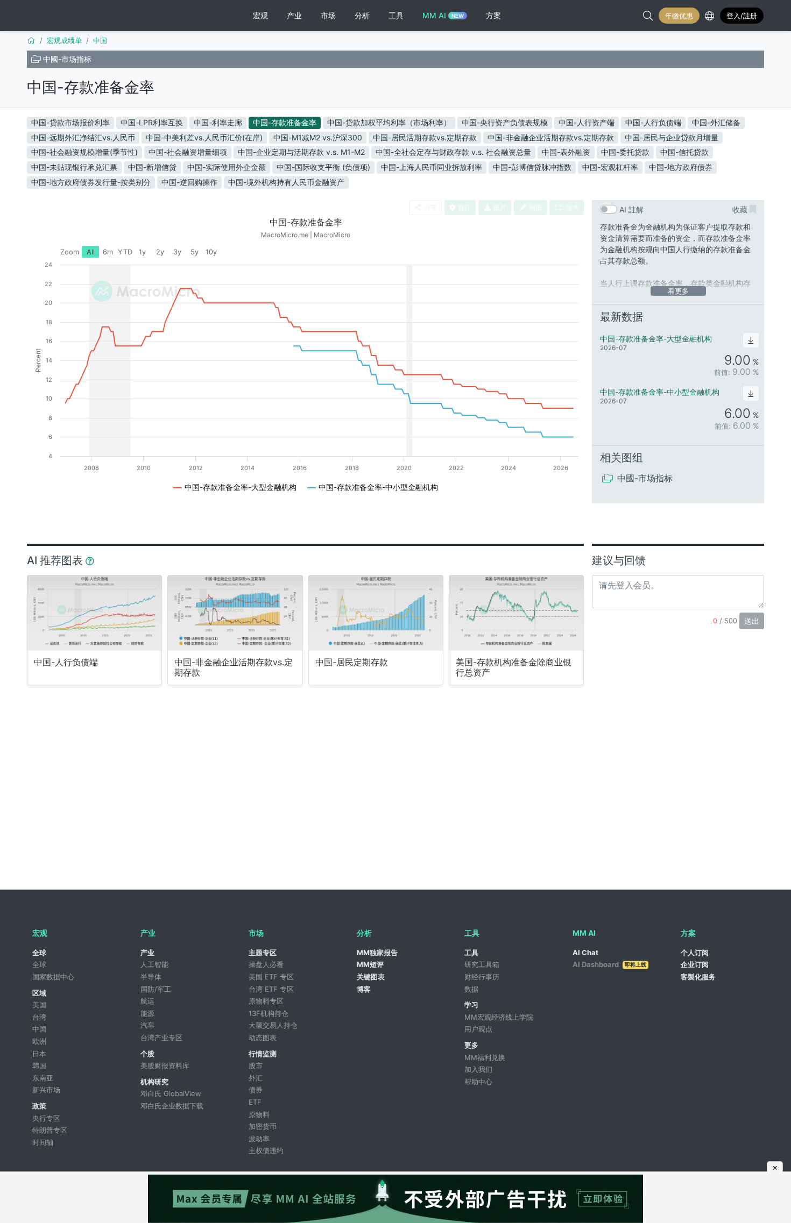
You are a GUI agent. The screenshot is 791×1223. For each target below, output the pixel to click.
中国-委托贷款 (625, 152)
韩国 (39, 1065)
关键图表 (371, 976)
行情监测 (263, 1053)
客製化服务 (698, 976)
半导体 (150, 976)
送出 (751, 620)
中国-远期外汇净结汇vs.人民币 (83, 137)
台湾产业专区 (161, 1037)
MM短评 (370, 964)
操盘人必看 (266, 964)
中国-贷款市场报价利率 (70, 122)
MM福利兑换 (484, 1057)
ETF (255, 1102)
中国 (39, 1029)
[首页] (31, 40)
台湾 (39, 1017)
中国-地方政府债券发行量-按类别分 (91, 182)
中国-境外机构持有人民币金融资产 (286, 182)
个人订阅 (695, 952)
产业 (147, 952)
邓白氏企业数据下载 (171, 1105)
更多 (471, 1045)
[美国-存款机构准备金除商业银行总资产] (516, 613)
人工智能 (154, 964)
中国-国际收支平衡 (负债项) (323, 167)
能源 (147, 1013)
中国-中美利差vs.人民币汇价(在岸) (204, 137)
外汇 (256, 1077)
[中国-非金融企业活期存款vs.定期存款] (234, 613)
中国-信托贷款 (684, 152)
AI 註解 (631, 209)
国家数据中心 (53, 976)
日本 (39, 1053)
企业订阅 (695, 964)
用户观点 (478, 1029)
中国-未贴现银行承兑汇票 (74, 167)
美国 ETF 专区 (271, 976)
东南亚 (42, 1077)
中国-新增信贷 (152, 167)
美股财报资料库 (164, 1065)
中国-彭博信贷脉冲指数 (532, 167)
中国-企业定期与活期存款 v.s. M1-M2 (301, 152)
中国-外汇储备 (716, 122)
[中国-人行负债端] (94, 613)
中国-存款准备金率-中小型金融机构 (659, 391)
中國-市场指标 (67, 58)
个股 (147, 1053)
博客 (364, 989)
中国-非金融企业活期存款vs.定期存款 (551, 137)
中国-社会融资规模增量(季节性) (84, 152)
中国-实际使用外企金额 (226, 167)
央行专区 (46, 1118)
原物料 (259, 1114)
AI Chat (585, 952)
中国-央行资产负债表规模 (505, 122)
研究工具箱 (481, 964)
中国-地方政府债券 (680, 167)
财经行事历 (481, 976)
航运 (147, 1001)
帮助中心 (478, 1081)
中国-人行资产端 (587, 122)
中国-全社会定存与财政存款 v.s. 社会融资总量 (453, 152)
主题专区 (263, 952)
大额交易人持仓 (273, 1025)
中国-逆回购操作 (189, 182)
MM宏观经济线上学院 (498, 1017)
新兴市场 (46, 1089)
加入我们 (478, 1069)
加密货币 (263, 1126)
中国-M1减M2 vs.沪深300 (317, 137)
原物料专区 (266, 1001)
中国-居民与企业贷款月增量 (671, 137)
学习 (471, 1004)
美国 (39, 1004)
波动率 (259, 1138)
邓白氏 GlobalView (170, 1093)
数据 (471, 989)
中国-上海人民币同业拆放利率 (431, 167)
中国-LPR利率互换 (152, 122)
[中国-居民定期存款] (375, 613)
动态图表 (263, 1037)
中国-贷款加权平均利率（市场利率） (389, 122)
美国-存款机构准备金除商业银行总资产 (513, 667)
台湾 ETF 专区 (271, 989)
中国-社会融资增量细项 (188, 152)
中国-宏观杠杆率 (610, 167)
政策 (39, 1105)
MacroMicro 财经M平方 (71, 15)
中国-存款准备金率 (90, 87)
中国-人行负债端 (653, 122)
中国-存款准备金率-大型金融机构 (656, 338)
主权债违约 (266, 1150)
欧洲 (39, 1041)
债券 (256, 1089)
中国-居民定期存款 (351, 662)
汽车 (147, 1025)
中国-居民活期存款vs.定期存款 (425, 137)
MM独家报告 (377, 952)
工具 (471, 952)
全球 (39, 952)
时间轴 (42, 1142)
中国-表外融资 (566, 152)
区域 (39, 993)
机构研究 (154, 1081)
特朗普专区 (49, 1130)
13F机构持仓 (268, 1013)
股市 (256, 1065)
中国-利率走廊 (218, 122)
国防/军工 (155, 989)
